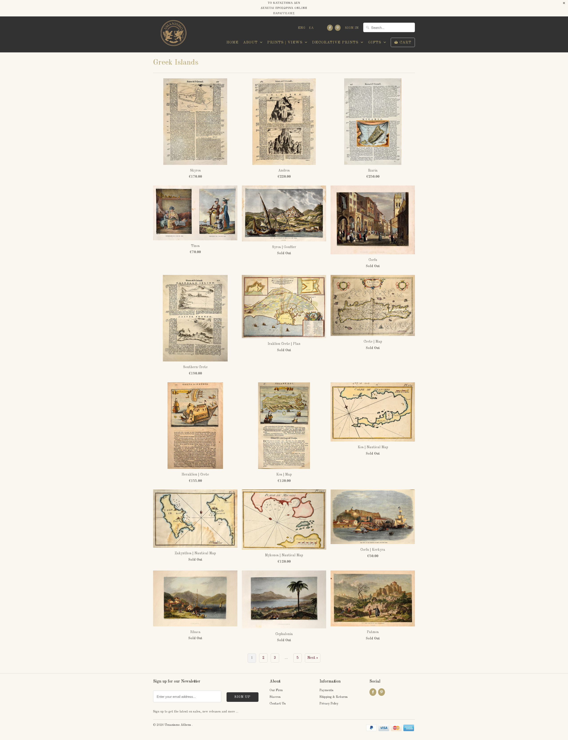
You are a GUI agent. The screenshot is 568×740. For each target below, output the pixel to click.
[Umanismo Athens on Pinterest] (338, 28)
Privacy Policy (329, 703)
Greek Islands (175, 62)
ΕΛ (311, 28)
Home (232, 42)
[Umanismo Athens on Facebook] (330, 28)
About (251, 42)
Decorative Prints (336, 42)
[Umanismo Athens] (173, 34)
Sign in (352, 28)
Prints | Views (285, 42)
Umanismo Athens (178, 724)
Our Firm (276, 690)
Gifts (375, 42)
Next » (312, 658)
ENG (302, 28)
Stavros (275, 697)
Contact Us (278, 703)
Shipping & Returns (334, 697)
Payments (326, 690)
